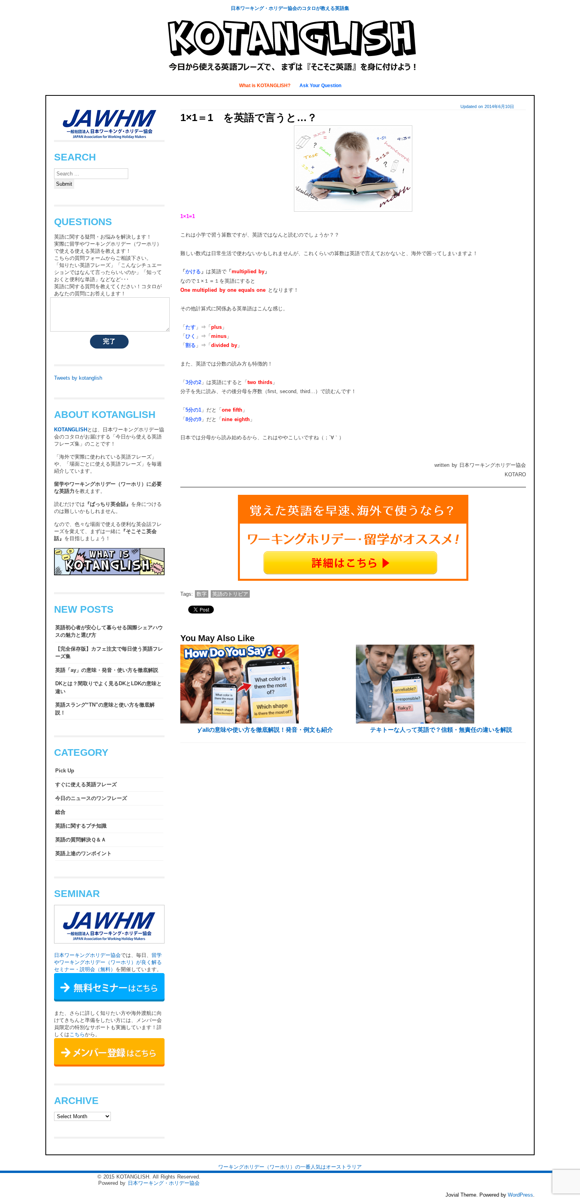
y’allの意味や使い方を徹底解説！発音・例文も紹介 (265, 729)
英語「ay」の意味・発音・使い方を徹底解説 (106, 670)
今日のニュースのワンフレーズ (91, 798)
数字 (201, 594)
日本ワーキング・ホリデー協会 (164, 1183)
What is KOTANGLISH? (265, 85)
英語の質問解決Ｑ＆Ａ (80, 840)
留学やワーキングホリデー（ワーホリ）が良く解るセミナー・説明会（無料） (108, 962)
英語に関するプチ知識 (81, 826)
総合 (60, 812)
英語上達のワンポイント (83, 853)
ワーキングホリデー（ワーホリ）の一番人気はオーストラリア (290, 1167)
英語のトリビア (230, 594)
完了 (109, 341)
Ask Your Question (320, 85)
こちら (77, 1034)
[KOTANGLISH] (290, 73)
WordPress (520, 1195)
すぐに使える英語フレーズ (86, 784)
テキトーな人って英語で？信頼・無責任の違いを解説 (441, 729)
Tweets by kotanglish (78, 378)
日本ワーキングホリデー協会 (87, 955)
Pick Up (64, 771)
